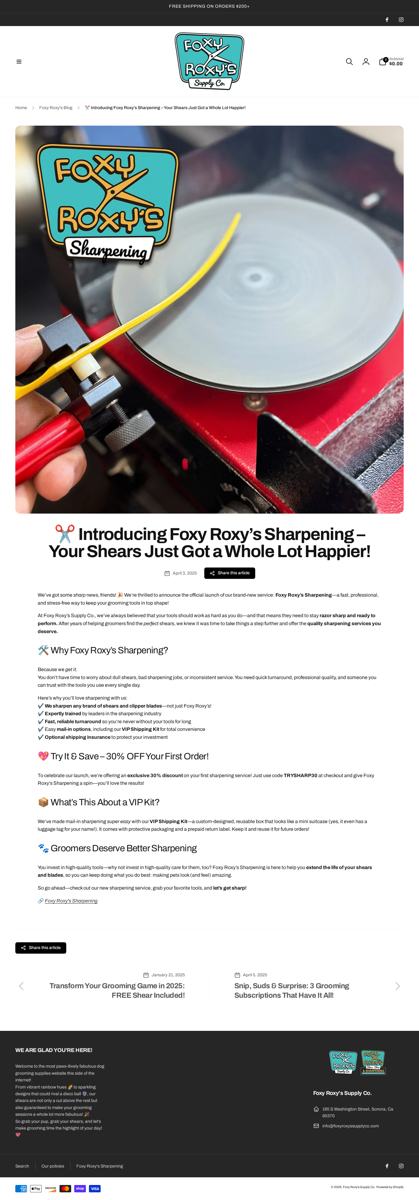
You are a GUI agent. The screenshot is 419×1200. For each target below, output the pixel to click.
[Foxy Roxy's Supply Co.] (358, 1076)
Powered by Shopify (390, 1187)
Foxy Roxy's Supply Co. (359, 1187)
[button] (19, 61)
